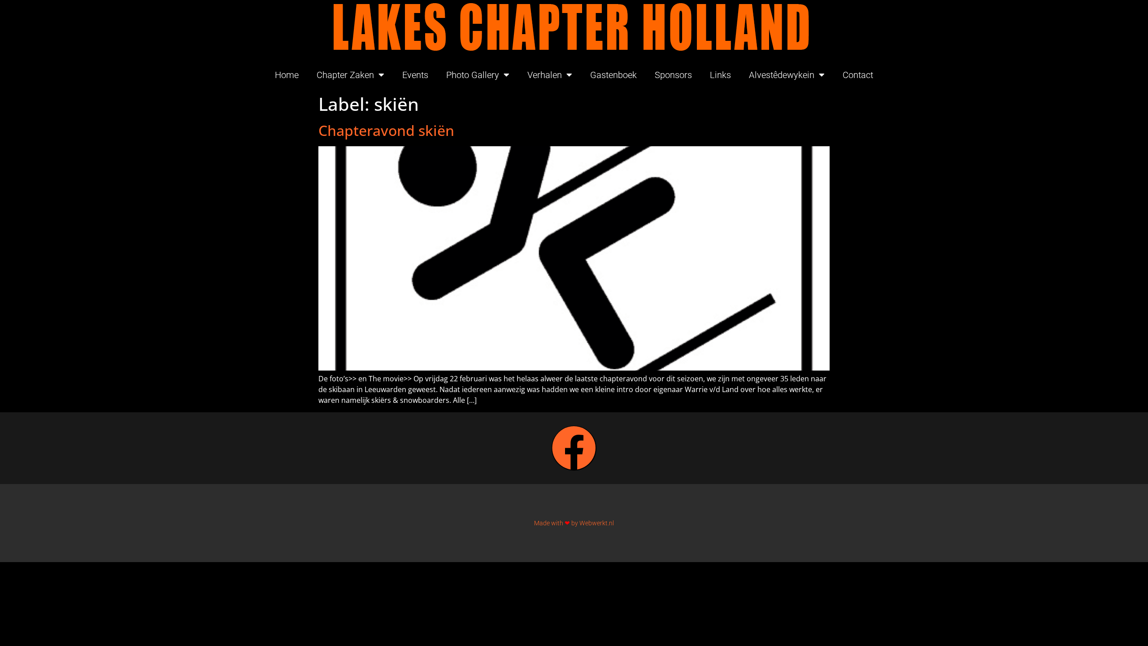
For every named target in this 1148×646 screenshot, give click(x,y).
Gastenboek (613, 75)
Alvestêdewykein (781, 75)
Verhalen (544, 75)
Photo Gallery (472, 75)
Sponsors (673, 75)
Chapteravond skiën (386, 130)
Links (720, 75)
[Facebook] (574, 448)
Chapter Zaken (345, 75)
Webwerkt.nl (596, 523)
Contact (858, 75)
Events (415, 75)
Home (287, 75)
